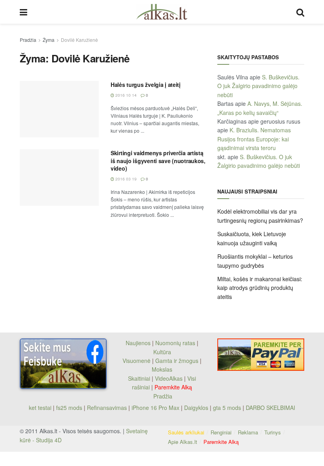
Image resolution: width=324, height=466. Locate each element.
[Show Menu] (23, 12)
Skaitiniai (139, 378)
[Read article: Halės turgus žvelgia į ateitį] (59, 109)
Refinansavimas (107, 408)
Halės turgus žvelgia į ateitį (146, 84)
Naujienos (138, 343)
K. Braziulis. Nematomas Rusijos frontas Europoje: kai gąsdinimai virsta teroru (254, 139)
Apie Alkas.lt (182, 441)
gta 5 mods (228, 408)
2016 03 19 (125, 179)
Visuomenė (136, 361)
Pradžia (28, 39)
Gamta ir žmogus (176, 361)
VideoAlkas (169, 378)
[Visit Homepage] (161, 12)
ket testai (41, 408)
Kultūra (162, 352)
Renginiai (221, 432)
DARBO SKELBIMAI (270, 408)
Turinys (272, 432)
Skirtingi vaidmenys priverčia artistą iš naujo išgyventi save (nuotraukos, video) (158, 160)
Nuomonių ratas (175, 343)
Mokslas (162, 369)
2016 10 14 (125, 95)
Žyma (49, 39)
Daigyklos (196, 408)
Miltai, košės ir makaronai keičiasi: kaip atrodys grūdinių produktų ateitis (259, 288)
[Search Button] (300, 12)
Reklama (248, 432)
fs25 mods (69, 408)
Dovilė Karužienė (79, 39)
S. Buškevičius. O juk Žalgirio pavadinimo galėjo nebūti (258, 86)
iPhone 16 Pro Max (155, 408)
